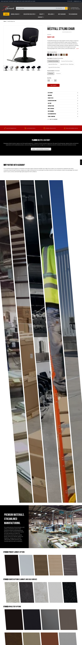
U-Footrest (50, 73)
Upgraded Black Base (52, 64)
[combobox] (42, 8)
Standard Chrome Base (53, 61)
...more (77, 48)
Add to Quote (53, 85)
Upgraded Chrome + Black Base (67, 64)
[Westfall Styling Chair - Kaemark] (5, 68)
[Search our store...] (66, 8)
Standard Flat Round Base (67, 61)
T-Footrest (58, 73)
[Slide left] (4, 45)
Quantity (49, 78)
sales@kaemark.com (77, 1)
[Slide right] (41, 45)
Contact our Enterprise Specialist (40, 149)
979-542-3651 (69, 1)
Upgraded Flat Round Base (54, 67)
